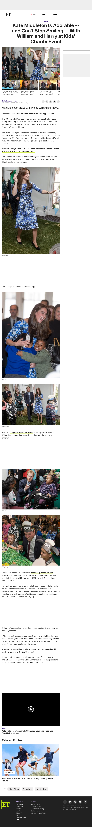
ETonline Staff (21, 817)
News (46, 22)
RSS (17, 820)
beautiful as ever (48, 119)
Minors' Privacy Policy (38, 813)
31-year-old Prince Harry (21, 432)
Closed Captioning (37, 809)
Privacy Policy (36, 807)
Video (44, 14)
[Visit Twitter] (70, 802)
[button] (31, 709)
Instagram (19, 807)
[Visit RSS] (85, 802)
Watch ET (56, 14)
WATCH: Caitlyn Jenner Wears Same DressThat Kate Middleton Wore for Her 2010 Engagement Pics (30, 150)
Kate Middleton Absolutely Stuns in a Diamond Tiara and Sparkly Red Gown (27, 732)
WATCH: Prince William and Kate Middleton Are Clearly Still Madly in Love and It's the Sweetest (29, 650)
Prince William (14, 789)
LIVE (34, 14)
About (18, 815)
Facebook (19, 804)
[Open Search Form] (86, 15)
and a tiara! (7, 660)
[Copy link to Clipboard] (58, 102)
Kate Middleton (41, 789)
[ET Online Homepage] (8, 14)
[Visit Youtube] (80, 802)
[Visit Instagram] (75, 802)
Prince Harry (27, 789)
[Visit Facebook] (65, 802)
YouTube (19, 811)
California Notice (36, 811)
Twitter (18, 809)
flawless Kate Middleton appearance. (37, 113)
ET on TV (19, 813)
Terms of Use (35, 804)
